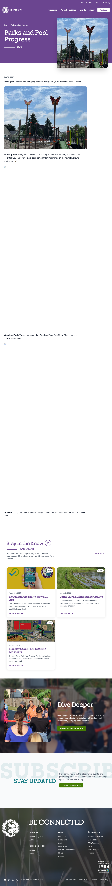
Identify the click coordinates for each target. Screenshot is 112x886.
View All (98, 553)
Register (103, 10)
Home (6, 25)
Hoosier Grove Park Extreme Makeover (27, 650)
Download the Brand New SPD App (28, 598)
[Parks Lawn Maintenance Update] (81, 578)
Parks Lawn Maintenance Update (81, 596)
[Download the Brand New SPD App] (31, 578)
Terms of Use (83, 880)
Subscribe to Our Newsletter (71, 785)
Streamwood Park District (16, 10)
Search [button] (104, 3)
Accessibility (103, 880)
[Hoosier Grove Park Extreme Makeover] (31, 631)
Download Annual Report (71, 728)
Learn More (16, 613)
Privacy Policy (71, 880)
